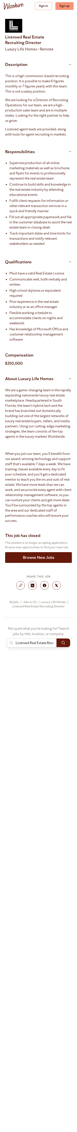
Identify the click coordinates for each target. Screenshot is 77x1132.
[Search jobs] (63, 642)
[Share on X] (56, 585)
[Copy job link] (20, 585)
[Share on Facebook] (44, 585)
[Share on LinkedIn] (32, 585)
